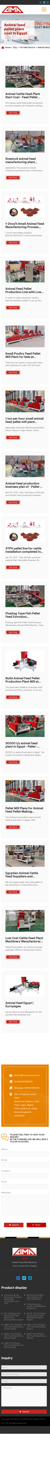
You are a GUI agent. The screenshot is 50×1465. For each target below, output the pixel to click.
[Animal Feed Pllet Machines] (24, 1255)
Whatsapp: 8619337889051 (27, 1088)
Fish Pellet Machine (27, 48)
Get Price (13, 113)
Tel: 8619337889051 (23, 1082)
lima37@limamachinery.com (27, 1075)
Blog (15, 48)
